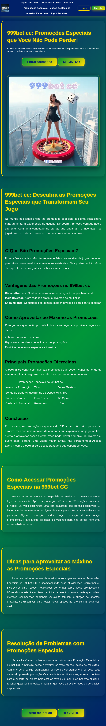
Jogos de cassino (60, 8)
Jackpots (68, 2)
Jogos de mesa (59, 13)
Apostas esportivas (37, 13)
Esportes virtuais (51, 2)
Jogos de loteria (29, 2)
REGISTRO (71, 62)
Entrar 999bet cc (39, 62)
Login (84, 8)
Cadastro (98, 8)
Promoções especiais (36, 8)
